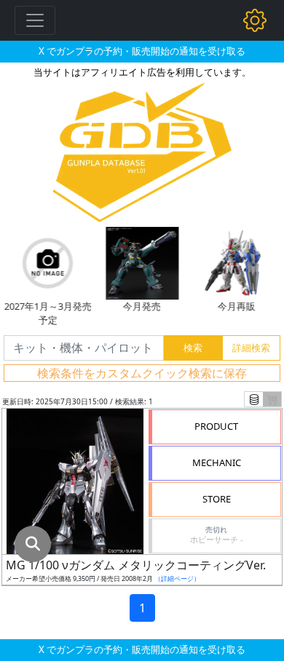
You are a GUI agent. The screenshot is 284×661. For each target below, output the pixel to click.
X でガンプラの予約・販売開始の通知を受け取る (142, 50)
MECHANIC (216, 462)
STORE (216, 498)
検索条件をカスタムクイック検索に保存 (142, 373)
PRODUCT (216, 426)
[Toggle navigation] (35, 20)
